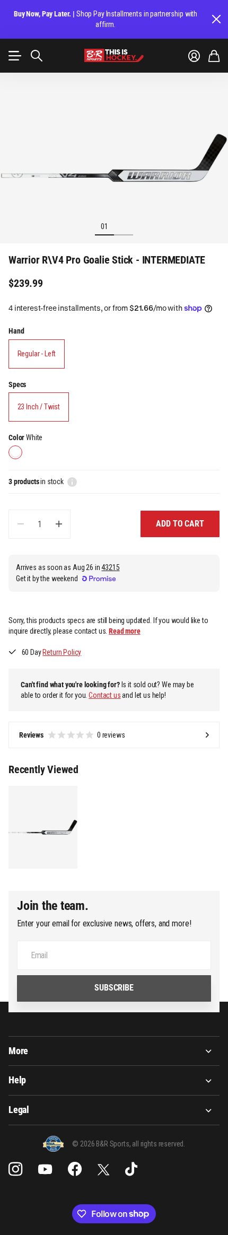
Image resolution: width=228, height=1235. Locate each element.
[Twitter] (103, 1169)
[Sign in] (194, 55)
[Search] (36, 55)
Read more (125, 631)
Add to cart (180, 524)
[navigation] (123, 225)
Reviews (72, 735)
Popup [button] (72, 481)
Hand (16, 331)
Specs (17, 384)
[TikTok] (131, 1169)
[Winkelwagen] (214, 55)
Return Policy (61, 652)
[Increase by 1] (59, 524)
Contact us (104, 695)
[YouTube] (45, 1169)
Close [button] (216, 19)
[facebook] (75, 1169)
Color (25, 437)
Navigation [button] (14, 55)
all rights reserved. (158, 1144)
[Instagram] (15, 1169)
